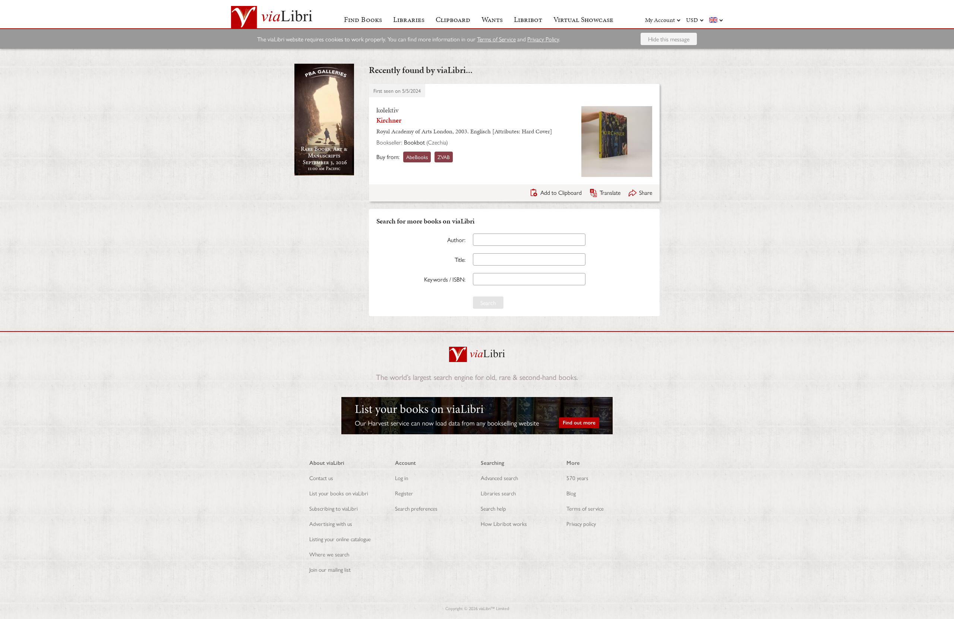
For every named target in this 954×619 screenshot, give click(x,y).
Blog (571, 493)
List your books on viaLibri (338, 493)
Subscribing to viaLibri (333, 508)
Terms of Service (496, 39)
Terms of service (585, 508)
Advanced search (499, 478)
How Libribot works (504, 523)
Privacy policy (581, 523)
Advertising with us (330, 523)
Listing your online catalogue (340, 539)
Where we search (329, 554)
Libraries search (498, 493)
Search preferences (416, 508)
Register (404, 493)
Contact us (321, 478)
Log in (401, 478)
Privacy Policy (543, 39)
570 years (577, 478)
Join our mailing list (330, 569)
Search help (493, 508)
